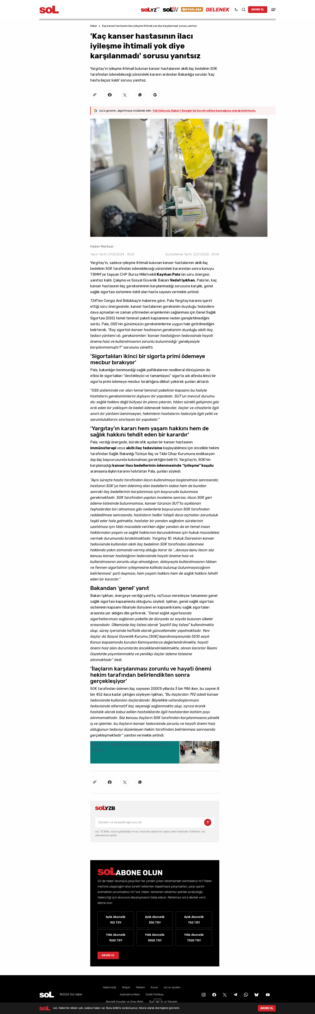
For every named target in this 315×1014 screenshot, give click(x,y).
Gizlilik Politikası (155, 994)
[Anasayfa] (46, 995)
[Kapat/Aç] (157, 1000)
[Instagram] (203, 994)
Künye (154, 987)
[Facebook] (213, 994)
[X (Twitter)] (224, 994)
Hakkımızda (109, 987)
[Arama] (243, 9)
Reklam (140, 987)
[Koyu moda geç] (236, 9)
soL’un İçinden (172, 987)
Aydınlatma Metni (130, 994)
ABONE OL (257, 9)
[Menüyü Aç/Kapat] (273, 9)
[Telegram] (235, 994)
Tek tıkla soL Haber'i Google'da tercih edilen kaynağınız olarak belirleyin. (204, 110)
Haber (93, 26)
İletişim (126, 987)
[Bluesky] (256, 994)
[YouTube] (267, 994)
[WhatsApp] (245, 994)
